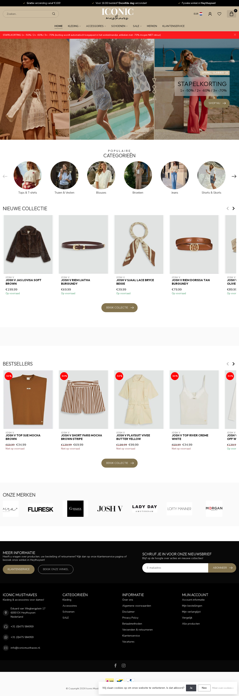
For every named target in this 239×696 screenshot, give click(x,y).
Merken (152, 26)
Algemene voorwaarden (136, 606)
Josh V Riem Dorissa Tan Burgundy (191, 282)
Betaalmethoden (132, 623)
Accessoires (95, 26)
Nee (204, 688)
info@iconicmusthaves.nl (25, 648)
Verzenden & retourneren (137, 629)
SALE (136, 26)
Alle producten (191, 623)
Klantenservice (173, 26)
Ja (191, 688)
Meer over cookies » (222, 687)
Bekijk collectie (117, 307)
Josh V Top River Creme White (190, 437)
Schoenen (118, 26)
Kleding (73, 26)
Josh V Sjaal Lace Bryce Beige (135, 282)
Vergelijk (187, 617)
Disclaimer (128, 612)
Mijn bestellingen (192, 606)
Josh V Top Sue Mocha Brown (23, 437)
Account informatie (193, 600)
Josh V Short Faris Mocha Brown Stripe (81, 437)
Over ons (127, 600)
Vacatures (128, 641)
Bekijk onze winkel (56, 569)
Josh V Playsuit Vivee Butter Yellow (133, 437)
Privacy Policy (130, 617)
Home (59, 26)
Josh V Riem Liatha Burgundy (75, 282)
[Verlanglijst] (219, 14)
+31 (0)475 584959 (22, 626)
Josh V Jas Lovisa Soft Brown (23, 282)
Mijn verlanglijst (191, 612)
